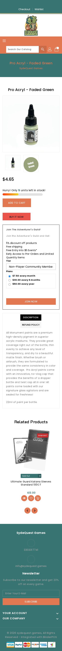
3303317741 (31, 550)
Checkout (24, 9)
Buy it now (16, 217)
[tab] (30, 317)
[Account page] (49, 49)
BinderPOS (50, 637)
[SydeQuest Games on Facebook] (21, 4)
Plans (9, 271)
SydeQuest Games (31, 68)
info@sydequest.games (31, 566)
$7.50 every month (23, 275)
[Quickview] (24, 498)
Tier (8, 260)
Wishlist (39, 9)
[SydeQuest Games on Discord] (40, 4)
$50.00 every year (23, 283)
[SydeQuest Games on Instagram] (27, 4)
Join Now (31, 301)
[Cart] (56, 49)
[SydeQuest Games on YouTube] (34, 4)
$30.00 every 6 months (26, 279)
